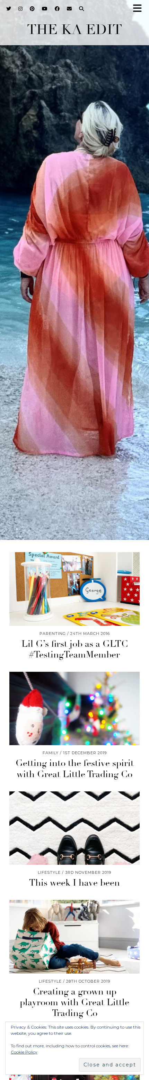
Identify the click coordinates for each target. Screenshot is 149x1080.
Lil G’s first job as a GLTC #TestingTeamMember (74, 649)
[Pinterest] (32, 9)
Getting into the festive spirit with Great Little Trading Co (75, 769)
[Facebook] (57, 9)
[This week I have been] (74, 828)
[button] (139, 9)
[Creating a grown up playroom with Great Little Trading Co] (74, 937)
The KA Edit (74, 29)
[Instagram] (20, 9)
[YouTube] (45, 9)
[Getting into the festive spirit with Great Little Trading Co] (74, 708)
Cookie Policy (24, 1052)
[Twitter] (8, 9)
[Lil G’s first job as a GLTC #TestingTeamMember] (74, 589)
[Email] (69, 9)
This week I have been (74, 882)
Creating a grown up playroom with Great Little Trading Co (74, 1002)
